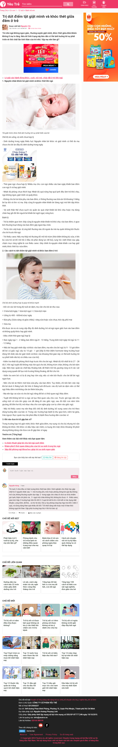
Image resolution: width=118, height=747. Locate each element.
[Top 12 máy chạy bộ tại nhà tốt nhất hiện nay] (69, 642)
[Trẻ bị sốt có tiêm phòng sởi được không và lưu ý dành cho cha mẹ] (50, 610)
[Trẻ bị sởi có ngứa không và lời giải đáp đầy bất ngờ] (69, 610)
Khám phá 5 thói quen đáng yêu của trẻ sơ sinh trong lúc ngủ (32, 446)
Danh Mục (84, 5)
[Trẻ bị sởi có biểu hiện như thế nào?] (50, 642)
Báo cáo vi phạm (35, 513)
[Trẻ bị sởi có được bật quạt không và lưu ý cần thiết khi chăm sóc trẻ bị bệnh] (31, 610)
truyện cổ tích (36, 700)
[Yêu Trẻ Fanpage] (47, 727)
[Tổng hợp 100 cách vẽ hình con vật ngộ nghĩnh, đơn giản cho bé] (69, 571)
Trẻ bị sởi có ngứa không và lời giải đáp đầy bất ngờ (69, 622)
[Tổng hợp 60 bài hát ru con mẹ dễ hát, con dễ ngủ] (50, 571)
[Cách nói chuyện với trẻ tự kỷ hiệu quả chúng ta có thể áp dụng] (69, 527)
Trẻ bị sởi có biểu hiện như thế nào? (50, 654)
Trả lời (22, 513)
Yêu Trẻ (13, 4)
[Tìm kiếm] (68, 4)
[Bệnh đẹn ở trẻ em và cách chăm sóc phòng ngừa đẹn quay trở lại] (50, 527)
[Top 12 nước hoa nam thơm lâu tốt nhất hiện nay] (31, 642)
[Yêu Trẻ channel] (41, 727)
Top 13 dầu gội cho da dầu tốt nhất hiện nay (29, 685)
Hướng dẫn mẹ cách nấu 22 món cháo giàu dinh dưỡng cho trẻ (11, 585)
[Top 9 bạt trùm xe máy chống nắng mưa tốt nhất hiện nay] (11, 642)
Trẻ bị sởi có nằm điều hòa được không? (11, 622)
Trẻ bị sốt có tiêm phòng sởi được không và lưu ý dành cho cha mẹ (50, 624)
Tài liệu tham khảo (35, 28)
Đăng (74, 477)
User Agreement (36, 734)
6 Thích (12, 513)
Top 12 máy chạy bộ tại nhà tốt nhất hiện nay (70, 655)
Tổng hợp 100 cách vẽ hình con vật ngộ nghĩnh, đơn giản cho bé (69, 585)
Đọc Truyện (94, 6)
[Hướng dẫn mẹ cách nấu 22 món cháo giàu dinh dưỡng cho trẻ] (11, 571)
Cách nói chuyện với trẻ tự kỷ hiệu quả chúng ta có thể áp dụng (69, 541)
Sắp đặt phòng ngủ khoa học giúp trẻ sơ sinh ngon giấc (30, 449)
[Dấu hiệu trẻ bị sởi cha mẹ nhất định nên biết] (69, 672)
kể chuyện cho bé (71, 700)
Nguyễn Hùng (14, 486)
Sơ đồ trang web (66, 734)
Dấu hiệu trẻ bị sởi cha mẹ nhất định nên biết (70, 685)
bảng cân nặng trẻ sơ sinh (53, 700)
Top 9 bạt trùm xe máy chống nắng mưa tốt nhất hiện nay (12, 656)
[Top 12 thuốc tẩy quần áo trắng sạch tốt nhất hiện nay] (11, 672)
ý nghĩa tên (82, 700)
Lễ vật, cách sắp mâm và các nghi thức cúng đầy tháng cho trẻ (30, 585)
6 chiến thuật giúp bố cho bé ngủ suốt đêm (24, 443)
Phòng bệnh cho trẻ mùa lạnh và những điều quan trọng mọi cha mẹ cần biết (30, 543)
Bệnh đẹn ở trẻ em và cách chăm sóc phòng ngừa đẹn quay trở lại (50, 541)
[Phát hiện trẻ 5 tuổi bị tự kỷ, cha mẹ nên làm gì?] (11, 527)
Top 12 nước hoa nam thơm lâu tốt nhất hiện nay (30, 655)
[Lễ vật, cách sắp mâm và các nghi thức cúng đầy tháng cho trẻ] (31, 571)
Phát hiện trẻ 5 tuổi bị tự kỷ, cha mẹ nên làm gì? (11, 540)
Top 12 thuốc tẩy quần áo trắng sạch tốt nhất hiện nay (11, 687)
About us (23, 734)
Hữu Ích (48, 457)
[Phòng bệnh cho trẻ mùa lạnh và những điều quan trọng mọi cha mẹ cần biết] (31, 527)
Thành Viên (103, 6)
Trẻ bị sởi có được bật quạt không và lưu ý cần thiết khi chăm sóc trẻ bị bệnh (31, 625)
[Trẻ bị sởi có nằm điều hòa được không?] (11, 610)
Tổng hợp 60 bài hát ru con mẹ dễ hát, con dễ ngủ (49, 584)
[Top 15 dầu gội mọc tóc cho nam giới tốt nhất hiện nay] (50, 672)
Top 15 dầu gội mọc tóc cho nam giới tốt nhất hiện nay (50, 687)
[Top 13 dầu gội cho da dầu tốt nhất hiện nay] (31, 672)
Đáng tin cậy (61, 457)
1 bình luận (10, 464)
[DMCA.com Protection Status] (27, 732)
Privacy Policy (51, 734)
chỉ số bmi (92, 700)
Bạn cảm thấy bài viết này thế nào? (27, 457)
